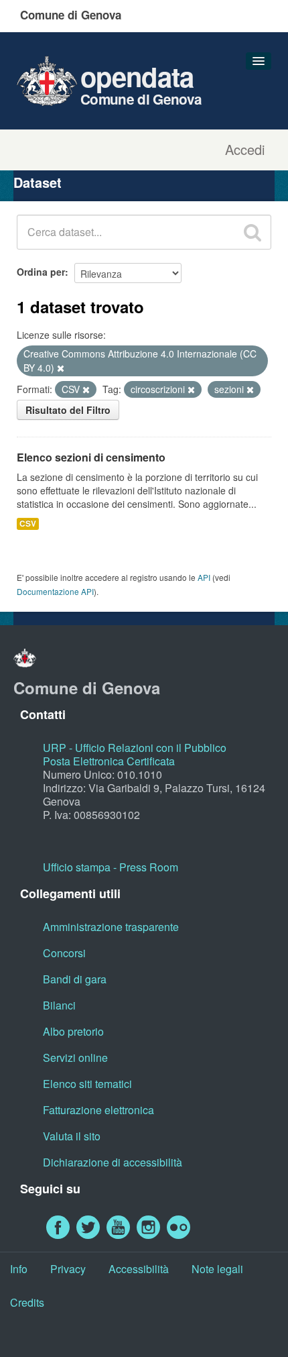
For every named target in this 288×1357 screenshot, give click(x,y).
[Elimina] (60, 368)
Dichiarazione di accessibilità (112, 1162)
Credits (27, 1302)
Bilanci (59, 1005)
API (204, 577)
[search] (252, 232)
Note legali (217, 1269)
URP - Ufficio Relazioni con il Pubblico (134, 747)
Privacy (68, 1269)
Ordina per (41, 271)
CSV (27, 523)
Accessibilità (139, 1269)
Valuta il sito (71, 1136)
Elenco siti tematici (87, 1083)
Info (18, 1269)
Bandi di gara (74, 979)
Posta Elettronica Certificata (109, 761)
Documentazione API (55, 591)
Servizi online (75, 1057)
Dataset (37, 182)
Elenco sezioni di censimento (91, 457)
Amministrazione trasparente (111, 926)
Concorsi (64, 953)
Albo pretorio (73, 1031)
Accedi (245, 149)
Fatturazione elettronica (98, 1110)
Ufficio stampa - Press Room (110, 867)
